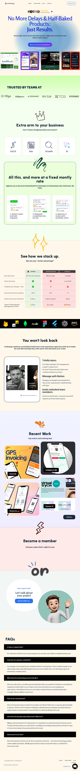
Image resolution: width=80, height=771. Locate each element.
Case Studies (37, 3)
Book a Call (71, 3)
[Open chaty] (75, 766)
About (30, 3)
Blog (43, 3)
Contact (49, 3)
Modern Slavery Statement (11, 765)
